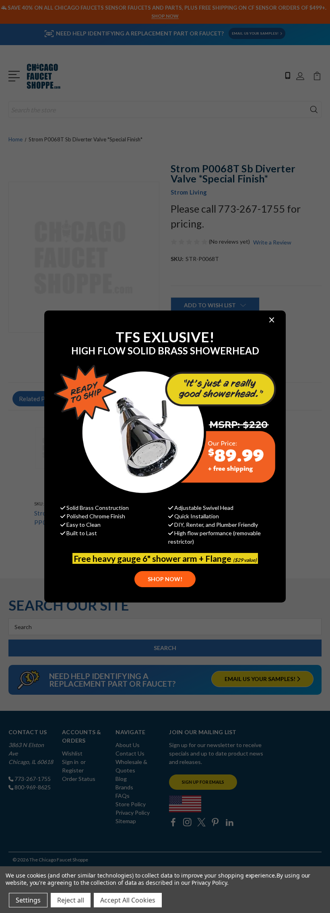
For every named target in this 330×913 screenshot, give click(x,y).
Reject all (70, 900)
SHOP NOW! (165, 579)
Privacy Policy (209, 882)
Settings (28, 900)
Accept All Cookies (127, 900)
